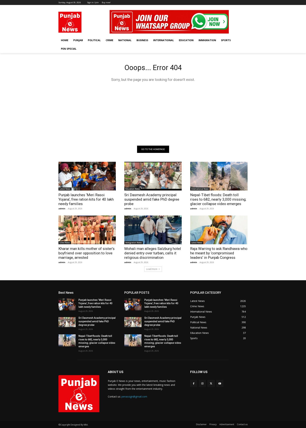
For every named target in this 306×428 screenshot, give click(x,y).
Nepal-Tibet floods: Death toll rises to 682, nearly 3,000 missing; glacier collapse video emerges (218, 199)
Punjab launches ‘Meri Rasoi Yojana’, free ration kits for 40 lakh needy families (86, 199)
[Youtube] (245, 7)
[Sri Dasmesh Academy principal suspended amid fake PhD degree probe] (153, 176)
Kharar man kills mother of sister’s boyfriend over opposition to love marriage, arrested (86, 253)
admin (61, 208)
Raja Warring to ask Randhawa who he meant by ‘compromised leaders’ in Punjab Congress (218, 253)
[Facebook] (231, 7)
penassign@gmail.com (134, 396)
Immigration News (133, 242)
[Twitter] (241, 7)
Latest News (65, 189)
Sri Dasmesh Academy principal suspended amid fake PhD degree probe (151, 199)
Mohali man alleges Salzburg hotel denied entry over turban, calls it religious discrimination (152, 253)
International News (200, 189)
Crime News (65, 242)
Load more (151, 268)
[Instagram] (236, 7)
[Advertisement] (153, 114)
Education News (132, 189)
